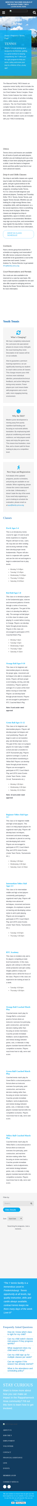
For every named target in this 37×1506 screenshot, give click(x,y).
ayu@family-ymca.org (16, 505)
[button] (18, 1333)
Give (5, 1463)
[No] (34, 1498)
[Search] (31, 1203)
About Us (7, 1430)
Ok (13, 1503)
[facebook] (4, 1486)
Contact (7, 1452)
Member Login (9, 1475)
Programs (14, 36)
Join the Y (7, 1435)
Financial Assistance (12, 1458)
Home (7, 36)
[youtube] (9, 1486)
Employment (9, 1441)
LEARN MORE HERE (18, 6)
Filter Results (10, 1210)
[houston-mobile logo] (18, 11)
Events (6, 1468)
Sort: (4, 1219)
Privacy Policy (20, 1503)
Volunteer (8, 1446)
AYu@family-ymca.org (11, 266)
